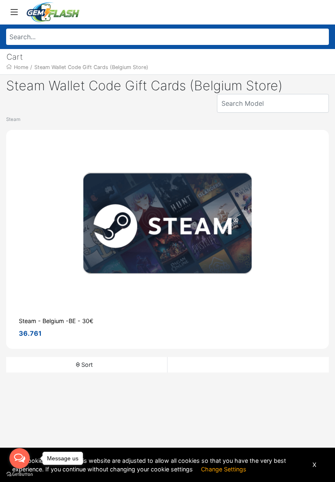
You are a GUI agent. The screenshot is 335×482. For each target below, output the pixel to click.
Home (21, 67)
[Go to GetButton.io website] (20, 473)
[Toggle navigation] (14, 12)
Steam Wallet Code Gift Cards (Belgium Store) (91, 67)
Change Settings (223, 469)
